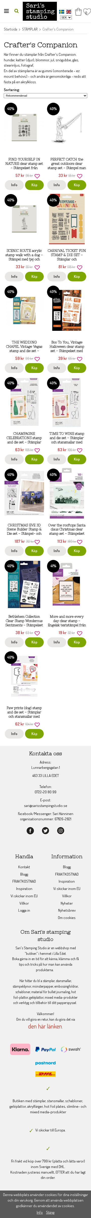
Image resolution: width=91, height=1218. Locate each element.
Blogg (24, 874)
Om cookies (67, 917)
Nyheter (67, 903)
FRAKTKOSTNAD (24, 881)
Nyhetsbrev (67, 910)
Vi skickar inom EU (24, 896)
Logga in (24, 910)
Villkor (24, 903)
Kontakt (24, 866)
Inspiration (24, 888)
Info (14, 184)
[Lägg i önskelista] (37, 175)
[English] (69, 11)
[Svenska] (62, 11)
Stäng (50, 1212)
